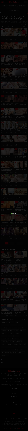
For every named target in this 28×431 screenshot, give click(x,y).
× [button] (14, 220)
